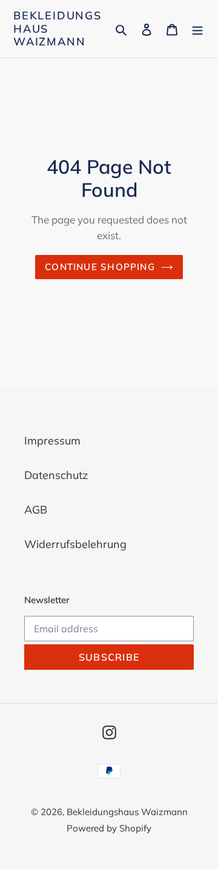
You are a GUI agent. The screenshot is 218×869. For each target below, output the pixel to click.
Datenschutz (56, 475)
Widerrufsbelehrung (75, 544)
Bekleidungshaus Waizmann (57, 28)
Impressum (52, 441)
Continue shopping (100, 267)
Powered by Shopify (109, 828)
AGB (35, 510)
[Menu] (197, 29)
